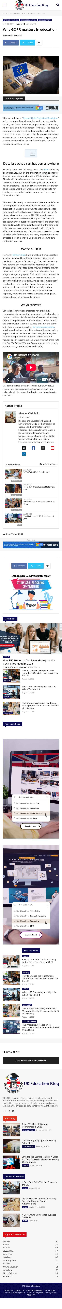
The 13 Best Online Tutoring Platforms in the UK (39, 488)
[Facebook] (33, 447)
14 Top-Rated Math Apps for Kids (36, 472)
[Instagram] (43, 447)
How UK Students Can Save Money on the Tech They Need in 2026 (29, 662)
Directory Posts (16, 481)
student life (8, 713)
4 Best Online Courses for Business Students (39, 1216)
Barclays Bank (19, 255)
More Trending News (14, 98)
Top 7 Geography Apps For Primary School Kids (39, 1141)
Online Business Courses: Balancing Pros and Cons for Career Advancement (39, 1201)
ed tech (6, 657)
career (19, 525)
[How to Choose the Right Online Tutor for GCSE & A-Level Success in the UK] (11, 676)
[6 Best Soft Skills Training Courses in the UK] (11, 1187)
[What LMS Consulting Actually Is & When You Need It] (11, 692)
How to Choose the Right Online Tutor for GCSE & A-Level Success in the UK (40, 673)
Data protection (14, 13)
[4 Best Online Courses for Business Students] (11, 1220)
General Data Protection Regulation (40, 118)
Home (5, 13)
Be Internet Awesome (43, 327)
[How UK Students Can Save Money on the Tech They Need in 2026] (31, 638)
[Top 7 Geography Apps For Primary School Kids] (11, 1146)
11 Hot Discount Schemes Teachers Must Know (39, 502)
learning (7, 680)
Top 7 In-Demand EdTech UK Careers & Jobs (39, 517)
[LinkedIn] (24, 454)
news (46, 169)
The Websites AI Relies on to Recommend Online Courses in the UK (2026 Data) (40, 1027)
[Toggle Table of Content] (31, 153)
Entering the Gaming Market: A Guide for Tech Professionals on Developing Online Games (40, 1159)
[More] (39, 43)
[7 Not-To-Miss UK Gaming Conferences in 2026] (11, 1129)
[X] (24, 447)
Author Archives (49, 464)
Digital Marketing (29, 1021)
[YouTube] (52, 447)
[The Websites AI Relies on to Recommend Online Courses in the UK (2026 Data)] (11, 1027)
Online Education (28, 20)
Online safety (45, 20)
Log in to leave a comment (31, 1060)
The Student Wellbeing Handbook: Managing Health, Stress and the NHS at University (40, 705)
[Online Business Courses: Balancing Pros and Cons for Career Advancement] (11, 1204)
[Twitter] (13, 1111)
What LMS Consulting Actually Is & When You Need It (39, 688)
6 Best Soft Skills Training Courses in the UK (40, 1183)
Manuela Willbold (13, 35)
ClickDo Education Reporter (14, 667)
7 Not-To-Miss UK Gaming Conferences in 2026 (35, 1125)
